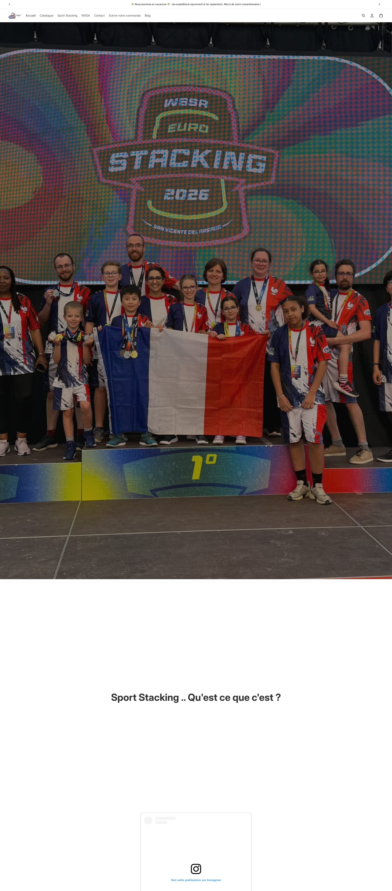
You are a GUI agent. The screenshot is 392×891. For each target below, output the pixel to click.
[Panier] (380, 15)
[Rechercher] (363, 15)
